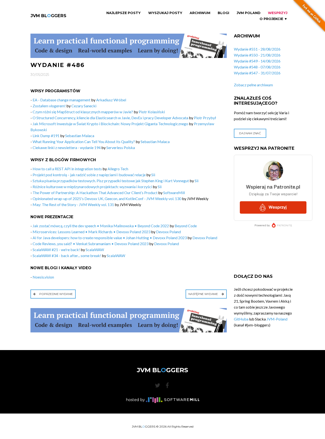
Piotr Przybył (205, 117)
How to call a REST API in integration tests (67, 168)
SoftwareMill (174, 192)
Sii (153, 174)
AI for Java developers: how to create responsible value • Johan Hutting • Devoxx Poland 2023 (110, 237)
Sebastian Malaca (79, 135)
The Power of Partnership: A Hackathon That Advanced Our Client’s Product (95, 192)
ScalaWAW (95, 249)
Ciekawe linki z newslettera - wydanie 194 (67, 147)
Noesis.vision (43, 277)
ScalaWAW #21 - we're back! (56, 249)
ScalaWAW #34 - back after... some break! (67, 255)
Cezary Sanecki (83, 105)
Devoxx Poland (168, 231)
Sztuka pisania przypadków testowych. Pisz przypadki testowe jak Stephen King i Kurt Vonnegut (111, 180)
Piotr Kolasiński (152, 111)
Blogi (223, 13)
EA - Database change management (61, 100)
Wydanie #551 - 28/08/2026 (257, 49)
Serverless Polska (120, 147)
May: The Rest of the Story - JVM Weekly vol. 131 (73, 204)
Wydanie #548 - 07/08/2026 (257, 67)
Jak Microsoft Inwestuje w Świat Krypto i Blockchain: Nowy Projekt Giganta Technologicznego (110, 123)
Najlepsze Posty (123, 13)
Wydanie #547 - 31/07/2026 (257, 73)
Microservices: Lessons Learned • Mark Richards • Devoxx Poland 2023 (91, 231)
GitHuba (241, 319)
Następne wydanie (203, 294)
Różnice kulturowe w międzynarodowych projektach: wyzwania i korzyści (92, 186)
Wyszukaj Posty (165, 13)
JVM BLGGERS (48, 15)
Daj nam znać (250, 133)
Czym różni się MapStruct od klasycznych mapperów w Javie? (83, 111)
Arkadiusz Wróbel (111, 100)
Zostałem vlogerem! (49, 105)
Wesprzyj (277, 13)
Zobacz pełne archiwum (253, 85)
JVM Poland (249, 13)
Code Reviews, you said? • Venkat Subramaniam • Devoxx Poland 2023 (90, 243)
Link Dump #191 (46, 135)
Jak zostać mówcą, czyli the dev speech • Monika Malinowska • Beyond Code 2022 (101, 225)
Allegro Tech (118, 168)
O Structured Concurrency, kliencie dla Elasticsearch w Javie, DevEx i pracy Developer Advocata (110, 117)
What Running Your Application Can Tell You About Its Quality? (84, 141)
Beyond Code (186, 225)
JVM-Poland (276, 319)
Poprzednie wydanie (56, 294)
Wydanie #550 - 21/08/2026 (257, 55)
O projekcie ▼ (273, 19)
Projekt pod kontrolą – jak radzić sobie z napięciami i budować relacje (89, 174)
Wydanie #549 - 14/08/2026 (257, 61)
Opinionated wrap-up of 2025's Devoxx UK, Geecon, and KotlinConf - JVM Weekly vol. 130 (107, 198)
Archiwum (200, 13)
